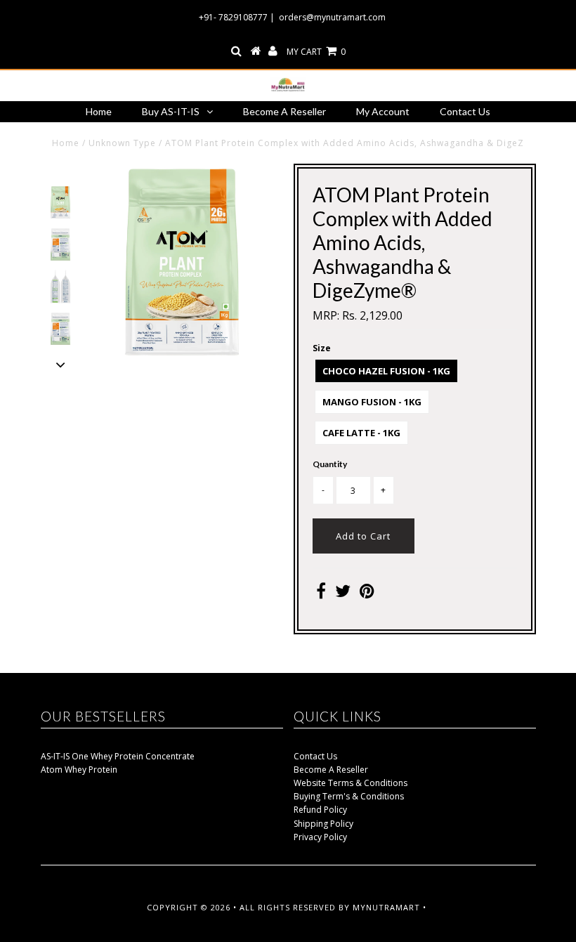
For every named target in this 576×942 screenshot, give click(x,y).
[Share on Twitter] (343, 594)
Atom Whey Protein (79, 770)
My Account (383, 111)
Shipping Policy (323, 824)
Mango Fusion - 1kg (371, 401)
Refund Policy (320, 810)
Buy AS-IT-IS (170, 111)
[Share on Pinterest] (367, 594)
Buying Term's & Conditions (349, 796)
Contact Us (465, 111)
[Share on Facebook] (321, 594)
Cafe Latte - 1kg (361, 432)
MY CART (316, 52)
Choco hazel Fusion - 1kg (386, 371)
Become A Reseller (284, 111)
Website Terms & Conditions (350, 783)
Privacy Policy (320, 837)
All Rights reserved (288, 907)
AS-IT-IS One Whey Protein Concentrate (118, 756)
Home (99, 111)
